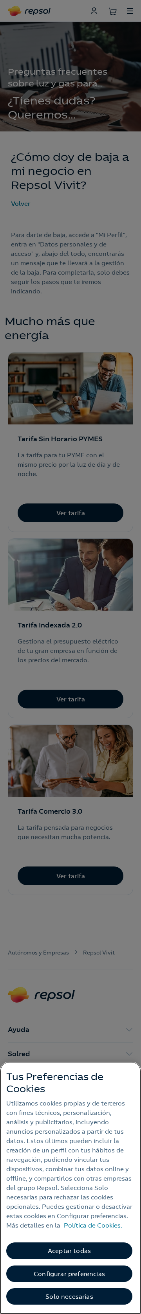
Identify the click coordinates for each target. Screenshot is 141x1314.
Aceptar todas (69, 1251)
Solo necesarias (69, 1296)
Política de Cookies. (93, 1225)
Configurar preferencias (69, 1274)
